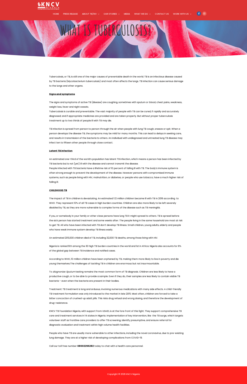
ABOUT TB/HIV (89, 13)
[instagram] (204, 13)
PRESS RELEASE (70, 13)
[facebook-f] (199, 13)
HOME (56, 13)
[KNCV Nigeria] (48, 5)
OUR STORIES (110, 13)
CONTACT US (162, 13)
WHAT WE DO (141, 13)
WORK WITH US (181, 13)
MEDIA (127, 13)
